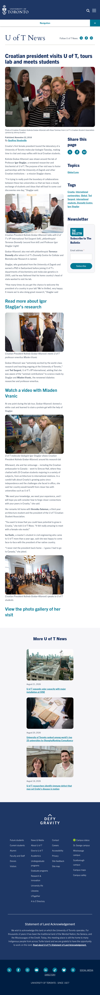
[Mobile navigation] (94, 10)
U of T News (25, 38)
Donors (13, 861)
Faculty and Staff (17, 855)
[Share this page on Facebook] (77, 152)
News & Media (37, 840)
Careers (55, 845)
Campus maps (79, 869)
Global (84, 195)
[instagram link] (91, 38)
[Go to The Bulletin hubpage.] (76, 232)
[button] (88, 10)
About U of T (36, 845)
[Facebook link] (86, 38)
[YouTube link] (36, 970)
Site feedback (58, 861)
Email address (76, 250)
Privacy (55, 855)
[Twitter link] (81, 38)
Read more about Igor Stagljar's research (26, 303)
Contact (55, 840)
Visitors (13, 866)
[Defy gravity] (50, 816)
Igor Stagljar (73, 206)
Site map (56, 866)
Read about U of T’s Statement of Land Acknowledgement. (60, 945)
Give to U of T (37, 850)
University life (37, 885)
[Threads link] (73, 970)
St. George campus (81, 845)
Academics (36, 855)
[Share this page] (84, 152)
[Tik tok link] (54, 970)
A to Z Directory (38, 901)
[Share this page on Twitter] (70, 152)
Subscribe (81, 266)
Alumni (13, 850)
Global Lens (73, 172)
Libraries (35, 890)
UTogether (35, 896)
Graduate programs (39, 870)
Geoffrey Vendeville (17, 140)
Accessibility (57, 850)
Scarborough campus (78, 862)
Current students (17, 845)
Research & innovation (36, 878)
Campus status (82, 840)
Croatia (71, 191)
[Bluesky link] (64, 970)
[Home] (15, 10)
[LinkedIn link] (45, 970)
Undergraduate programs (37, 863)
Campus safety (79, 875)
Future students (17, 840)
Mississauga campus (78, 852)
